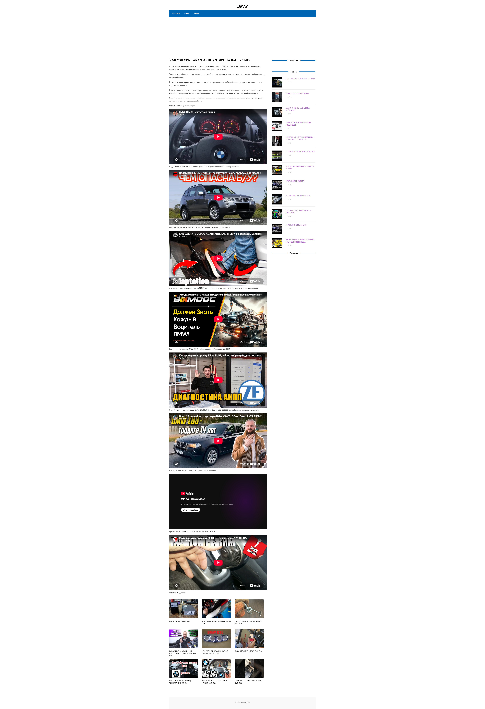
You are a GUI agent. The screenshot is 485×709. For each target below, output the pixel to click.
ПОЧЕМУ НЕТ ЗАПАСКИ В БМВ (297, 195)
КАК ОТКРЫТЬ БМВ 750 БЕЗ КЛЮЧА (300, 78)
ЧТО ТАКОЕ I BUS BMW (294, 181)
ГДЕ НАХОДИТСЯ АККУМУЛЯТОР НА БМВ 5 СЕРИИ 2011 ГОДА (300, 240)
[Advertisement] (242, 36)
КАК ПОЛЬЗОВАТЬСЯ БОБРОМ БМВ (300, 152)
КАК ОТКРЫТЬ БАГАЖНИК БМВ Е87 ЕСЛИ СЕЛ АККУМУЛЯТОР (299, 138)
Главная (176, 13)
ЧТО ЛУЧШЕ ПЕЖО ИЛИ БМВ (297, 93)
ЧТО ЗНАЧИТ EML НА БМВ (296, 225)
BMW (242, 6)
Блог (186, 13)
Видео (196, 13)
